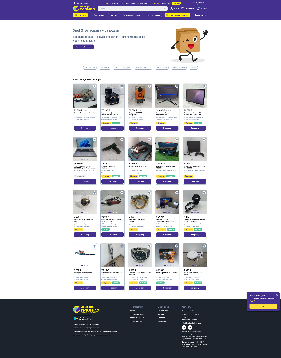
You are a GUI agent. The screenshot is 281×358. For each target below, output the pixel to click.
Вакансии (155, 3)
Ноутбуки (113, 15)
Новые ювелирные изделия (177, 15)
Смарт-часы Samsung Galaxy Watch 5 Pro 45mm (194, 220)
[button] (82, 212)
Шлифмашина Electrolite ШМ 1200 (111, 273)
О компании (165, 3)
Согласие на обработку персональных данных (92, 335)
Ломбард (176, 3)
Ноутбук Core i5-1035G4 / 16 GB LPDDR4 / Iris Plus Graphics (85, 167)
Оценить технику (143, 3)
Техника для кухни (122, 68)
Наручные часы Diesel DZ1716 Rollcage (140, 273)
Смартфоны (99, 15)
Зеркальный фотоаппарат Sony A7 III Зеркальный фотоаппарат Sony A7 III (111, 114)
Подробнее (253, 301)
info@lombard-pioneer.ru (191, 323)
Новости (161, 318)
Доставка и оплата (128, 3)
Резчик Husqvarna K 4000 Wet (84, 113)
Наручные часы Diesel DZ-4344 (83, 220)
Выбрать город (82, 3)
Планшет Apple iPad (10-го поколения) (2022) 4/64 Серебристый (193, 114)
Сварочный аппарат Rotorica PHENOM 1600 (111, 220)
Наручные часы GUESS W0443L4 (137, 220)
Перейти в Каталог (83, 47)
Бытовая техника (153, 15)
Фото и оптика (200, 15)
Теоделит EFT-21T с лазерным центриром (140, 114)
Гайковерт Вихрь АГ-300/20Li (166, 273)
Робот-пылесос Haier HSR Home (193, 273)
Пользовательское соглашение (86, 324)
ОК (263, 306)
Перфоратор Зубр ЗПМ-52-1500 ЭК (166, 167)
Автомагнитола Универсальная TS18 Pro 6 (166, 220)
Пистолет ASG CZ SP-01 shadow (109, 167)
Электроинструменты (131, 15)
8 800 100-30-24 (188, 311)
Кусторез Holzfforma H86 (83, 273)
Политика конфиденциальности (86, 328)
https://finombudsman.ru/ (197, 339)
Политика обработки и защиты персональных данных (95, 331)
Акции (107, 3)
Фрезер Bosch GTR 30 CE (138, 166)
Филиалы (115, 3)
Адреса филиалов (137, 318)
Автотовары (162, 68)
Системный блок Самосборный (162, 114)
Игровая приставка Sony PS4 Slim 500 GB (194, 167)
